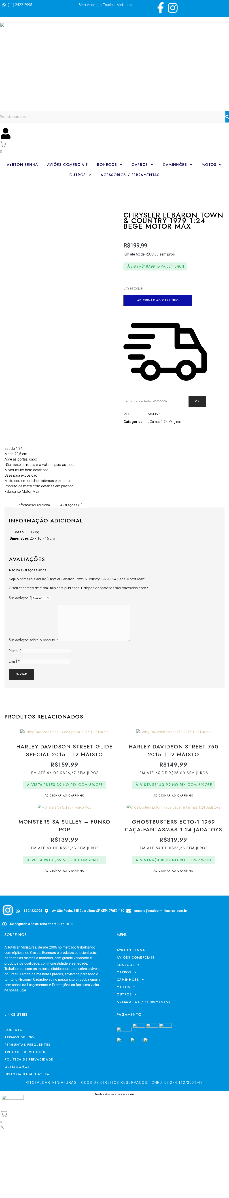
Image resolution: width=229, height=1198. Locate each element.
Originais (175, 422)
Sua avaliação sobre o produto (33, 639)
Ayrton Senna (22, 164)
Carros (140, 164)
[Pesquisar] (227, 117)
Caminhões (175, 164)
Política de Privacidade (28, 1059)
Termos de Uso (19, 1037)
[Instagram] (172, 7)
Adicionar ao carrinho (158, 300)
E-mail (14, 661)
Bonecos (107, 164)
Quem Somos (17, 1067)
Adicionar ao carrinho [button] (65, 796)
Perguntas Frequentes (27, 1044)
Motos (209, 164)
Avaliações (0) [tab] (71, 505)
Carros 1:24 (159, 422)
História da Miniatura (27, 1074)
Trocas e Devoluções (26, 1052)
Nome (15, 650)
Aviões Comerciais (67, 164)
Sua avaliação (20, 597)
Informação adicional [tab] (34, 505)
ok (197, 401)
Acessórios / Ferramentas (130, 174)
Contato (13, 1030)
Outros (77, 174)
